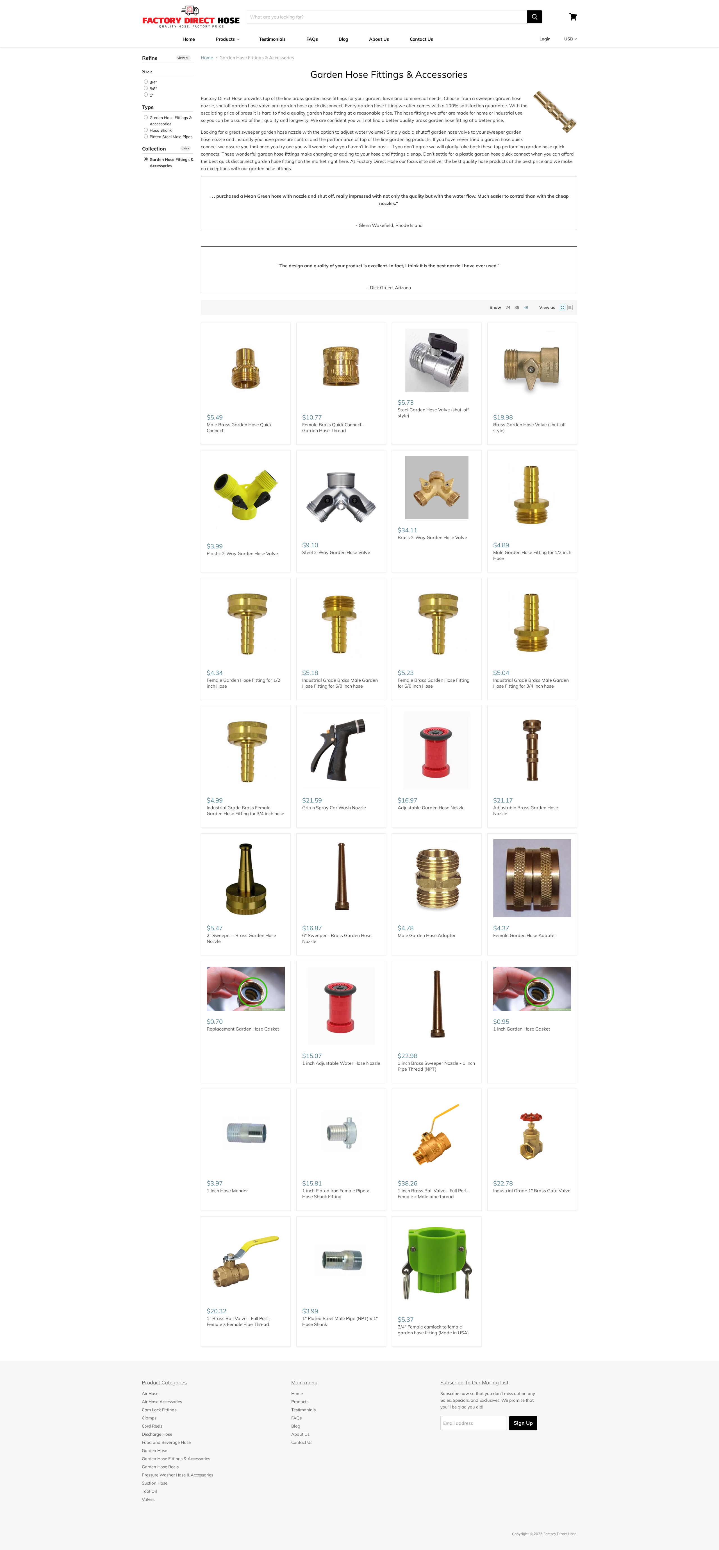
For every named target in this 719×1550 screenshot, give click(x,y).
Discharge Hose (157, 1434)
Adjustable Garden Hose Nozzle (431, 807)
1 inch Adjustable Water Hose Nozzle (341, 1063)
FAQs (312, 39)
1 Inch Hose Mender (227, 1190)
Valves (148, 1499)
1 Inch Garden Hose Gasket (521, 1029)
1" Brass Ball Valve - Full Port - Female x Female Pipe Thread (239, 1321)
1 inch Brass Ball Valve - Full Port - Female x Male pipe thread (434, 1193)
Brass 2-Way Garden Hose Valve (432, 537)
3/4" (153, 82)
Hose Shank (160, 130)
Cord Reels (152, 1426)
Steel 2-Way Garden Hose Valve (336, 552)
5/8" (153, 88)
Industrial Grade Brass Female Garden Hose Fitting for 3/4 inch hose (245, 810)
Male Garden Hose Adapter (427, 935)
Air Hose (150, 1393)
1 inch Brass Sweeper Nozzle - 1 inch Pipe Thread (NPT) (436, 1066)
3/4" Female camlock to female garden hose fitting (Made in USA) (433, 1329)
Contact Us (421, 39)
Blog (343, 39)
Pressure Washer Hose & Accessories (177, 1475)
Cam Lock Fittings (159, 1409)
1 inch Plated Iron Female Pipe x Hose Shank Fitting (335, 1193)
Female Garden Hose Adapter (524, 935)
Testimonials (272, 39)
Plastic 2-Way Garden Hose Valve (242, 553)
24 (508, 307)
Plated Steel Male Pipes (170, 136)
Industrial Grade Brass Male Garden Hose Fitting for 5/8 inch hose (340, 683)
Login (545, 39)
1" (151, 95)
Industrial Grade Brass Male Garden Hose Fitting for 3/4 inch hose (531, 683)
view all (183, 58)
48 (526, 307)
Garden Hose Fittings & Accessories (170, 120)
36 (517, 307)
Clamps (149, 1418)
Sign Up (523, 1423)
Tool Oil (149, 1491)
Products (226, 39)
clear (185, 148)
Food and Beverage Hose (166, 1442)
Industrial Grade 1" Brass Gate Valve (531, 1190)
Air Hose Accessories (162, 1401)
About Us (379, 39)
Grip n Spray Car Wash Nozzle (334, 807)
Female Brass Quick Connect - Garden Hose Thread (333, 427)
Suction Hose (154, 1483)
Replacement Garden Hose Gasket (243, 1029)
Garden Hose (154, 1450)
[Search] (534, 16)
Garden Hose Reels (160, 1466)
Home (189, 39)
